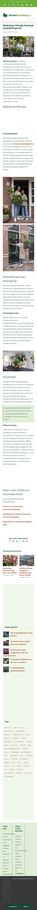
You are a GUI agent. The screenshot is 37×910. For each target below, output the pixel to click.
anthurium (8, 727)
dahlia (24, 738)
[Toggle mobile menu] (33, 18)
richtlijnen (19, 873)
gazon (6, 745)
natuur (6, 759)
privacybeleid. (23, 878)
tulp (5, 769)
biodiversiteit (8, 731)
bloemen (7, 734)
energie (28, 741)
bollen (27, 734)
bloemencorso (18, 734)
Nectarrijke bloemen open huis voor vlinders (10, 570)
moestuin (29, 755)
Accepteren (13, 906)
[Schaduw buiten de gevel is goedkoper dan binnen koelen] (26, 556)
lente (22, 755)
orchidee (14, 759)
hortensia (25, 748)
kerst (6, 755)
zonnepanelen (9, 776)
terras (26, 762)
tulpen (11, 769)
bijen (22, 727)
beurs (16, 727)
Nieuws (16, 32)
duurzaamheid (19, 741)
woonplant (27, 773)
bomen (6, 738)
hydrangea (15, 752)
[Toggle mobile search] (29, 18)
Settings (30, 878)
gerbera (22, 745)
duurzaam (7, 741)
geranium (14, 745)
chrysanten (15, 738)
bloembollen (20, 731)
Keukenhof (14, 755)
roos (13, 762)
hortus (6, 752)
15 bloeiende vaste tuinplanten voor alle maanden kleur (15, 653)
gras (29, 745)
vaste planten (9, 773)
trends (6, 766)
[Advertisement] (18, 120)
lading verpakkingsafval (23, 144)
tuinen (19, 766)
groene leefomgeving (11, 748)
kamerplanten (26, 752)
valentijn (19, 769)
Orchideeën (24, 759)
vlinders (18, 773)
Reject (26, 906)
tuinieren (26, 766)
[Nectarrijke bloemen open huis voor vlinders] (10, 556)
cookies (14, 878)
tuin (12, 766)
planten (6, 762)
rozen (19, 762)
